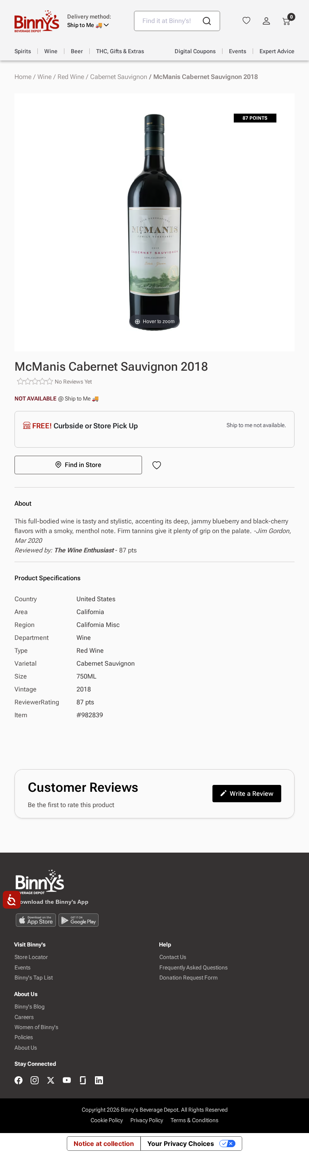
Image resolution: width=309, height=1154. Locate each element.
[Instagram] (35, 1081)
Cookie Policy (107, 1120)
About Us (25, 1048)
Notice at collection (104, 1143)
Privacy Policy (146, 1120)
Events (22, 968)
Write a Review (251, 793)
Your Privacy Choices (180, 1143)
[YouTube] (67, 1081)
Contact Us (172, 957)
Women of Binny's (36, 1027)
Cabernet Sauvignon (118, 77)
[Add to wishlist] (158, 466)
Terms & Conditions (194, 1120)
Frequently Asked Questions (193, 968)
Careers (24, 1017)
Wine (44, 77)
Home (22, 77)
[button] (94, 20)
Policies (23, 1037)
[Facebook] (18, 1081)
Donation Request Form (188, 978)
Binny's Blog (29, 1007)
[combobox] (177, 21)
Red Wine (71, 77)
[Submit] (207, 21)
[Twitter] (51, 1081)
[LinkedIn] (99, 1081)
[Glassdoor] (83, 1081)
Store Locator (31, 957)
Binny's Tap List (33, 978)
